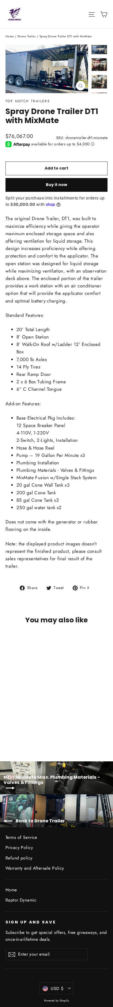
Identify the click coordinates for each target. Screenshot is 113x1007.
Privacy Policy (19, 847)
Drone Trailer (27, 36)
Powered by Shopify (56, 1000)
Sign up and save (30, 922)
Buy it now (56, 184)
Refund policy (19, 858)
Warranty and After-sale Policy (34, 868)
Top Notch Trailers (27, 101)
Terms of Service (21, 837)
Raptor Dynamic (20, 900)
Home (9, 36)
